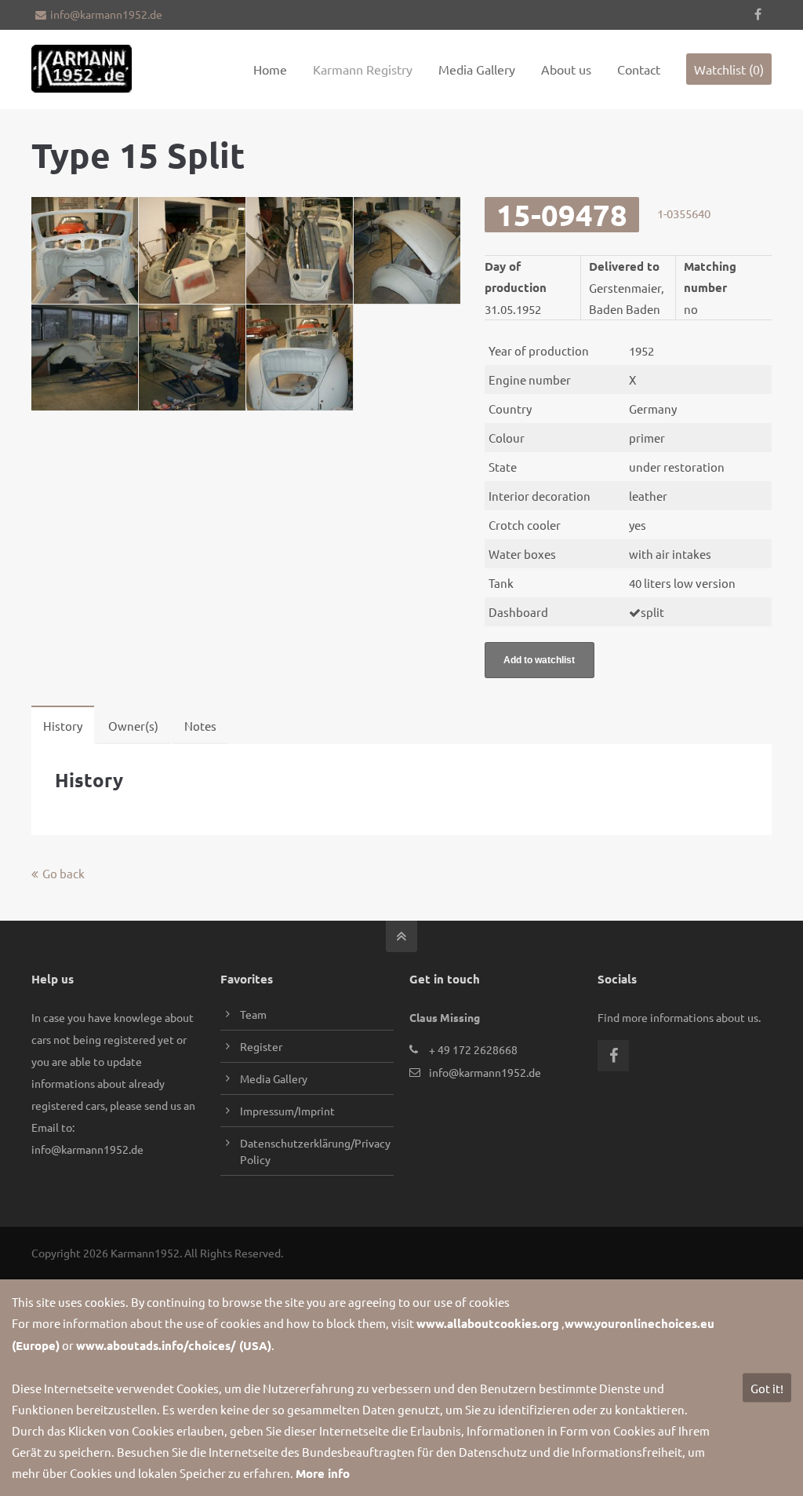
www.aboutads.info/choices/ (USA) (173, 1345)
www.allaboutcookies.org (487, 1323)
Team (253, 1014)
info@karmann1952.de (106, 14)
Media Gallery (273, 1078)
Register (261, 1046)
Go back (63, 873)
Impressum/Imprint (287, 1111)
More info (323, 1473)
